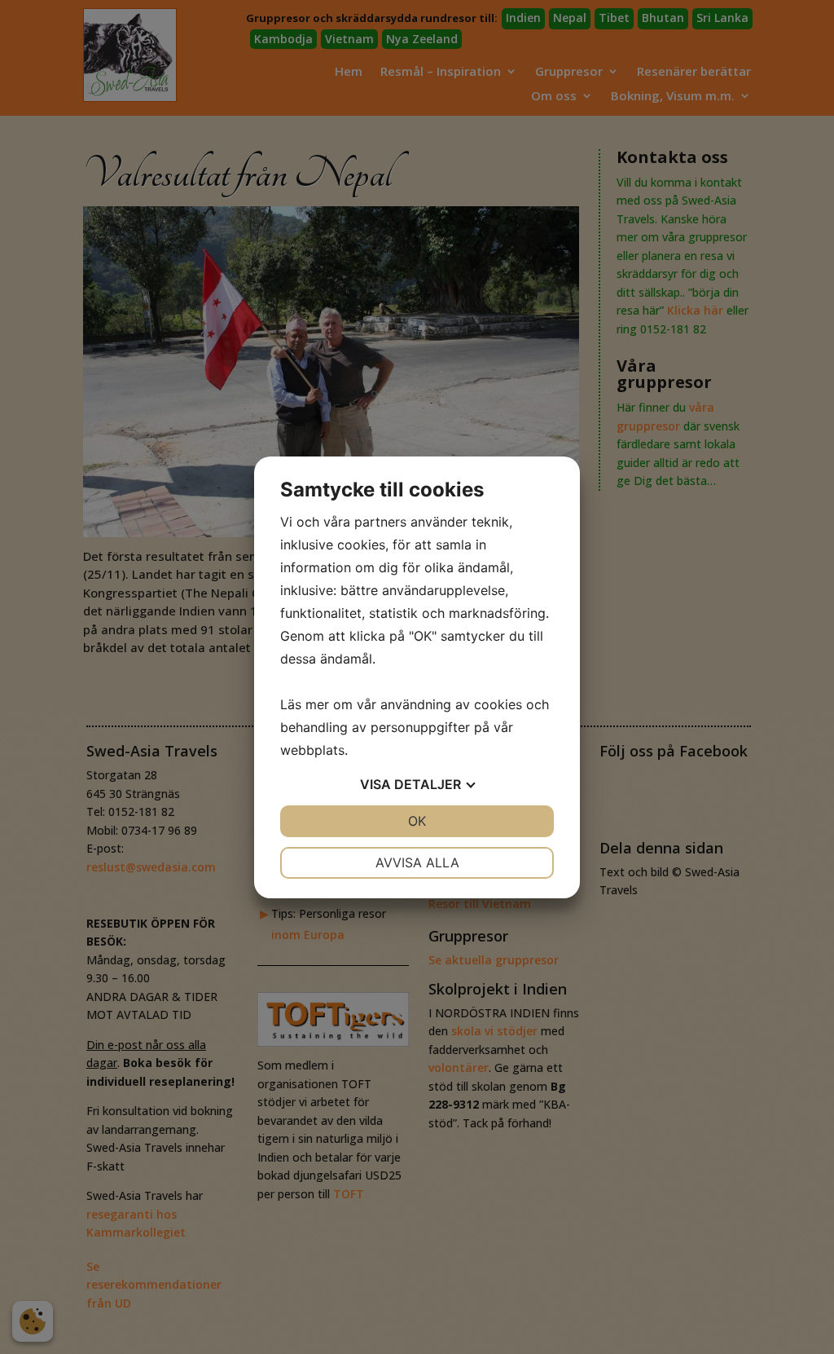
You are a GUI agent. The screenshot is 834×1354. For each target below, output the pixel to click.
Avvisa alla (417, 862)
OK (417, 821)
